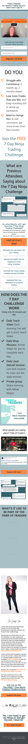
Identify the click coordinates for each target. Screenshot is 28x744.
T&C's (14, 739)
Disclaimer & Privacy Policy (18, 738)
